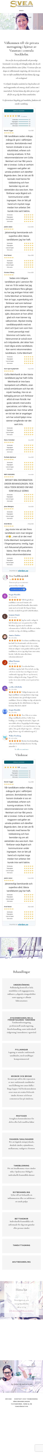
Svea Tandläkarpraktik (21, 4)
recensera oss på (17, 589)
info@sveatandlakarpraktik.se (21, 1311)
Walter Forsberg (15, 736)
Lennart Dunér (14, 615)
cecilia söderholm (15, 687)
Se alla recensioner (21, 749)
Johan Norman (14, 661)
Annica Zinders (14, 635)
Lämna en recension (18, 111)
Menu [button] (21, 10)
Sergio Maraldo (14, 594)
